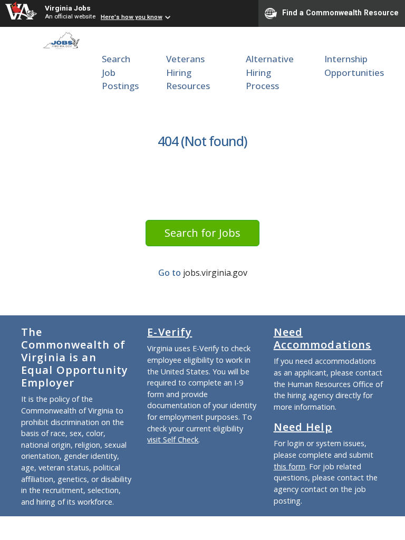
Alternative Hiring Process (270, 72)
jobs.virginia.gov (215, 272)
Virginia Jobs (68, 8)
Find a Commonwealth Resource (340, 12)
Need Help (303, 427)
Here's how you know (131, 17)
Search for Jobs (202, 233)
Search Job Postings (120, 72)
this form (289, 466)
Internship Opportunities (354, 66)
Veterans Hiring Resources (188, 72)
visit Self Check (172, 440)
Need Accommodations (323, 338)
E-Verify (169, 332)
